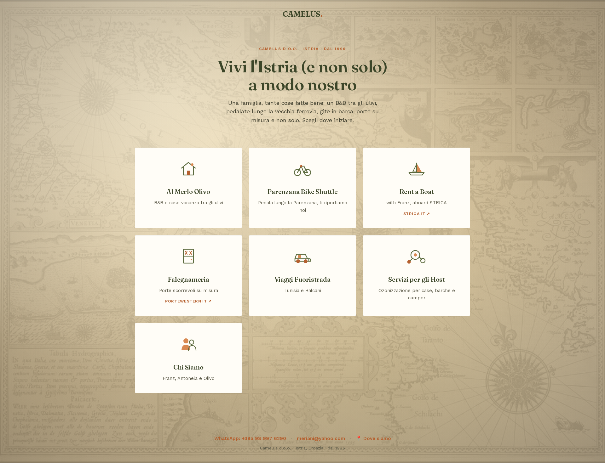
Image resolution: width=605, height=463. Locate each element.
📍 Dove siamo (373, 438)
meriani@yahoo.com (321, 438)
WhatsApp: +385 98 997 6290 (250, 438)
